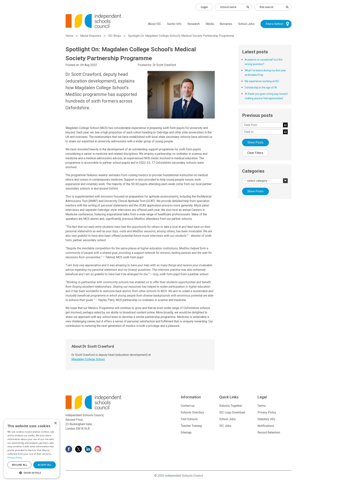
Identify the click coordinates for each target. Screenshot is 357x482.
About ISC (154, 24)
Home (69, 36)
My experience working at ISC (262, 81)
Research (193, 24)
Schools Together (230, 405)
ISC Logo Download (232, 412)
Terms (262, 405)
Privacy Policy (267, 412)
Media (210, 24)
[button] (31, 473)
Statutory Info (266, 419)
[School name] (248, 7)
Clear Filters (255, 153)
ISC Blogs (114, 36)
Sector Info (174, 24)
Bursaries (226, 24)
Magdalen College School (88, 359)
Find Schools (189, 419)
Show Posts (255, 142)
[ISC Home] (93, 20)
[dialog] (32, 448)
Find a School (274, 24)
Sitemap (186, 432)
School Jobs (246, 24)
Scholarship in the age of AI (261, 87)
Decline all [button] (19, 464)
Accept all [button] (45, 464)
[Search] (287, 7)
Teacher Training (191, 426)
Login (204, 7)
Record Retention (269, 432)
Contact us (187, 405)
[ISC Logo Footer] (101, 402)
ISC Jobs (225, 426)
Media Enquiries (90, 36)
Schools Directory (192, 412)
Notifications (266, 426)
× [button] (55, 423)
